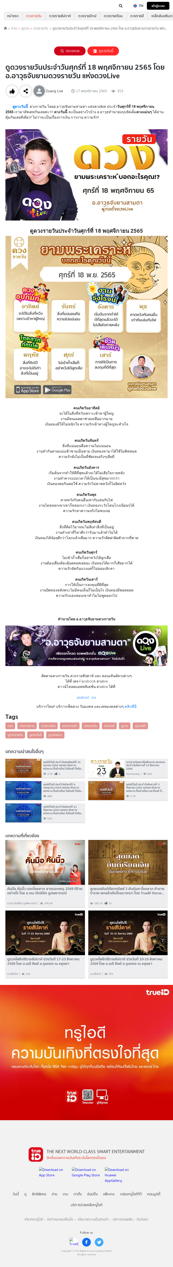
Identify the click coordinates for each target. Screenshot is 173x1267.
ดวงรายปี (137, 15)
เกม (65, 1194)
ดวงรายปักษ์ (87, 15)
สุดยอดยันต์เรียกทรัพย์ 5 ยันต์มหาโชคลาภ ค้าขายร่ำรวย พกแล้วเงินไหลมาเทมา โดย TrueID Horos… (127, 891)
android (83, 697)
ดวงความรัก (69, 726)
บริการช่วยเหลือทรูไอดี (86, 1204)
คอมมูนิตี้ (153, 1194)
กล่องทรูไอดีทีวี (131, 1194)
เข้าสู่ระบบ (158, 5)
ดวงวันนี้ (109, 726)
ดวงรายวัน (34, 15)
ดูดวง (25, 28)
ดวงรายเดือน (113, 15)
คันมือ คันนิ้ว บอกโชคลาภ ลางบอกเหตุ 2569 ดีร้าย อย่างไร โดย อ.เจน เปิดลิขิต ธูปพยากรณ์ (44, 891)
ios (93, 697)
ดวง (10, 726)
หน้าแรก (13, 15)
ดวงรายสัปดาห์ (60, 15)
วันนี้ (16, 1194)
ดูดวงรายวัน (15, 735)
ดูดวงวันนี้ (106, 50)
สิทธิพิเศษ (39, 1194)
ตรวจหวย (73, 50)
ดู (25, 1194)
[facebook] (86, 1242)
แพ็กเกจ (109, 1194)
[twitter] (99, 1242)
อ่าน (14, 28)
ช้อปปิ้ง (92, 1194)
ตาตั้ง (78, 1194)
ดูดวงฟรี (140, 726)
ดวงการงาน (27, 726)
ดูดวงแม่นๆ (55, 735)
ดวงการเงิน (48, 726)
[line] (73, 1242)
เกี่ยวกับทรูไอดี (34, 1219)
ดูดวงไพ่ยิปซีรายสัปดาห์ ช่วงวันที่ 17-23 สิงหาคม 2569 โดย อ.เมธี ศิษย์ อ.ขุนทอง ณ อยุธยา (43, 961)
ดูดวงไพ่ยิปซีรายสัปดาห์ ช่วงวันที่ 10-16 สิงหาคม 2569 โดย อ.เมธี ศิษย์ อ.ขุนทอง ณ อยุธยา (126, 961)
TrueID (13, 6)
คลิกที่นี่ (130, 706)
